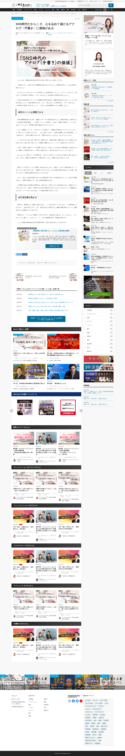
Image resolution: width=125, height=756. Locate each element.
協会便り (84, 9)
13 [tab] (61, 422)
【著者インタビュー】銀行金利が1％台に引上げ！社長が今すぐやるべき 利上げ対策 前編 (102, 180)
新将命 (104, 723)
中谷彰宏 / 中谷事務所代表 (23, 536)
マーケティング (28, 9)
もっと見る (110, 101)
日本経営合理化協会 (108, 1)
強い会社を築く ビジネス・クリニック (58, 386)
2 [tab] (33, 422)
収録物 (109, 173)
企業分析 (101, 717)
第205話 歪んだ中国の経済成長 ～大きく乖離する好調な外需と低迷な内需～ (102, 200)
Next (81, 410)
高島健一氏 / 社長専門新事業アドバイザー (100, 249)
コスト (106, 703)
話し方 (94, 734)
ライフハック (72, 33)
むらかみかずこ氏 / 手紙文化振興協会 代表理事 (25, 360)
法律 (97, 726)
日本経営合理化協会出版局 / (97, 183)
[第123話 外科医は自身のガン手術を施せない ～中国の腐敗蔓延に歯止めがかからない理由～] (63, 341)
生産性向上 (96, 729)
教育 (68, 9)
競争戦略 (93, 732)
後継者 (87, 723)
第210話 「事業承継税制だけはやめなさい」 (101, 268)
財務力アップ (89, 743)
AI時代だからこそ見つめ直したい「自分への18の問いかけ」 (29, 354)
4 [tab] (39, 422)
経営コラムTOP (15, 699)
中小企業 (102, 714)
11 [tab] (56, 422)
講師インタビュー (90, 737)
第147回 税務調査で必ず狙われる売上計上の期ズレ (102, 239)
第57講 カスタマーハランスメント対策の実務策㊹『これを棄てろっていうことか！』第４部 (69, 451)
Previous (11, 410)
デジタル (101, 706)
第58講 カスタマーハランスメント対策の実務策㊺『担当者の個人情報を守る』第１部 (23, 451)
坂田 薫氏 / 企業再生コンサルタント (99, 213)
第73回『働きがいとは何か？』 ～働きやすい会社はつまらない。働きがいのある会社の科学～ (102, 229)
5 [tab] (41, 422)
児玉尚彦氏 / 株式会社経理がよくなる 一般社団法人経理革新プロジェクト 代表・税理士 (102, 243)
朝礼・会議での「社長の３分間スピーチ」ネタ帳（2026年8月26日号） (102, 219)
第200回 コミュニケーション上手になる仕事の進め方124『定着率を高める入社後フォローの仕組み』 (46, 451)
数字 (53, 9)
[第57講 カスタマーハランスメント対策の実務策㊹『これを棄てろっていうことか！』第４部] (69, 438)
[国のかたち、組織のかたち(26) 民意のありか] (37, 682)
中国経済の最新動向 (54, 358)
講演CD (99, 737)
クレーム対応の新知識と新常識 (23, 457)
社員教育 (103, 729)
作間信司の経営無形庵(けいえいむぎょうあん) (26, 386)
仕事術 (50, 34)
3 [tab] (36, 422)
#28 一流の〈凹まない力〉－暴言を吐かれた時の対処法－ (69, 527)
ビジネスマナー (64, 33)
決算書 (92, 726)
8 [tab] (49, 422)
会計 (95, 720)
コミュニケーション (17, 18)
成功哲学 (73, 9)
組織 (58, 9)
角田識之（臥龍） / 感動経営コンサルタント (101, 222)
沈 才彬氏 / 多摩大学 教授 (54, 360)
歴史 (86, 726)
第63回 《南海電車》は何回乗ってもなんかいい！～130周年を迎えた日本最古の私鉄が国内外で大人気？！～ (102, 190)
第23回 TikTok (95, 247)
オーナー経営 (89, 703)
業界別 (63, 9)
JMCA (61, 753)
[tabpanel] (25, 408)
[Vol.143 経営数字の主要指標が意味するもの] (87, 682)
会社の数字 (88, 720)
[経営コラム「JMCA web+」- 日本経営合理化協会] (23, 5)
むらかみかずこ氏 (31, 262)
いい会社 (87, 700)
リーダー (41, 9)
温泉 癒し (104, 726)
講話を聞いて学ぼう (90, 740)
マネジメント (29, 676)
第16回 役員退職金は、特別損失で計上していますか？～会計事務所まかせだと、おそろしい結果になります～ (102, 258)
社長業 (78, 676)
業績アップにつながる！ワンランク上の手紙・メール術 (29, 358)
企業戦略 (19, 9)
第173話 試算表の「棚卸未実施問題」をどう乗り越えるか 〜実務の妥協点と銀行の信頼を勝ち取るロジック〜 (102, 210)
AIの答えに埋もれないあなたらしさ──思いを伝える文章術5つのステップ (69, 490)
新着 (13, 9)
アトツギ (95, 700)
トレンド (47, 9)
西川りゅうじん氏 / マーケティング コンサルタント (102, 194)
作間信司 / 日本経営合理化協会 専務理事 (23, 388)
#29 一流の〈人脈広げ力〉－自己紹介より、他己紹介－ (23, 528)
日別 (88, 173)
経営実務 (101, 732)
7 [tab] (46, 422)
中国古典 (95, 714)
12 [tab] (59, 422)
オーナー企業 (103, 700)
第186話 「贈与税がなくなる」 (57, 383)
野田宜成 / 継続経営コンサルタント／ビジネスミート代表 (102, 233)
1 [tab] (31, 422)
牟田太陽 (87, 729)
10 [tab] (54, 422)
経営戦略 (87, 734)
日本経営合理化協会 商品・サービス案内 (65, 1)
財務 (100, 740)
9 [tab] (51, 422)
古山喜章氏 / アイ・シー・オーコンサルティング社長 (102, 262)
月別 (95, 173)
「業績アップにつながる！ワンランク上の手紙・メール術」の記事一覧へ (46, 319)
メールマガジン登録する (99, 294)
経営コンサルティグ (95, 1)
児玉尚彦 (106, 720)
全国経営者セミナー (82, 1)
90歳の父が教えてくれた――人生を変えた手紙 (46, 489)
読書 (100, 734)
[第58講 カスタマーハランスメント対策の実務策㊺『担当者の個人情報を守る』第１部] (23, 438)
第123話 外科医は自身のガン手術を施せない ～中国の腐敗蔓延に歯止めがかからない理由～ (62, 354)
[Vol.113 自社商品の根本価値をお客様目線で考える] (29, 371)
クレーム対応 (98, 703)
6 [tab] (44, 422)
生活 (79, 9)
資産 (35, 9)
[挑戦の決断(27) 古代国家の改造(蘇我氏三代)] (112, 682)
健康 (100, 720)
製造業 (3, 676)
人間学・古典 (54, 676)
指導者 (93, 723)
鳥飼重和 (97, 743)
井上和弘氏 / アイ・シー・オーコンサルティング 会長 (60, 388)
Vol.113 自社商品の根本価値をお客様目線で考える (29, 383)
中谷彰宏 (87, 717)
